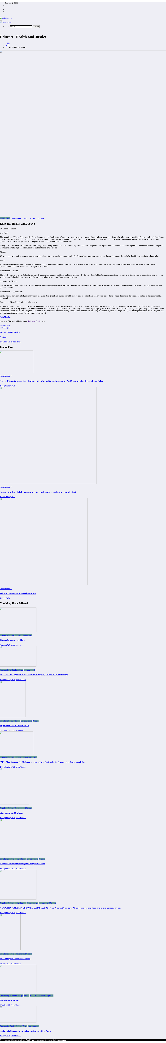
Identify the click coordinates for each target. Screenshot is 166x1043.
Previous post (5, 327)
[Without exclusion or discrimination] (43, 584)
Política (26, 995)
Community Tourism (8, 1026)
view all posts (5, 325)
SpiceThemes (60, 1040)
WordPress (30, 1040)
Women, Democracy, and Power (13, 640)
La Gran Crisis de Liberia (10, 342)
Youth (7, 218)
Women (29, 635)
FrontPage (4, 635)
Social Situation (14, 721)
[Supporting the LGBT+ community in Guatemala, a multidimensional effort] (48, 483)
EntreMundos (16, 218)
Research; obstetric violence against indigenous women (22, 864)
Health (2, 218)
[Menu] (1, 20)
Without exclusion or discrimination (18, 593)
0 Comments (39, 218)
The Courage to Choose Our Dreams (15, 959)
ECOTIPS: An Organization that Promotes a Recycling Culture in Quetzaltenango (34, 675)
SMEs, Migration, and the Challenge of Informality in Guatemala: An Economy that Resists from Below (52, 381)
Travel (24, 1026)
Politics (11, 635)
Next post (3, 337)
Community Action (7, 670)
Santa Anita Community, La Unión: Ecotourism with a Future (25, 1031)
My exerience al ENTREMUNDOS (14, 726)
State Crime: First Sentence (11, 813)
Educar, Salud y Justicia (10, 332)
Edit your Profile (34, 321)
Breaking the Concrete (9, 1000)
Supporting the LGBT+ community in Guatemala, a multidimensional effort (38, 492)
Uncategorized (20, 635)
